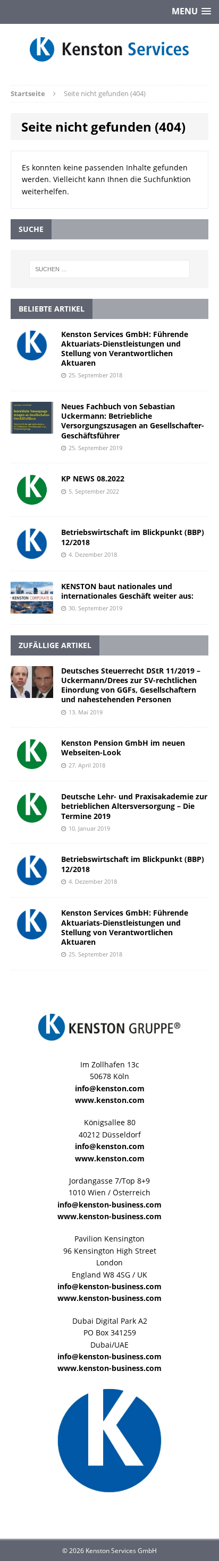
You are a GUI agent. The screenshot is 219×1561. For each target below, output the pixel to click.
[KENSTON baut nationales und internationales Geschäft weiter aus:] (32, 607)
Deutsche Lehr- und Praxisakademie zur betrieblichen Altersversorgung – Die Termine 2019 (134, 806)
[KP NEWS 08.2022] (32, 500)
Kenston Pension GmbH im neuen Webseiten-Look (123, 747)
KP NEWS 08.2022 (92, 478)
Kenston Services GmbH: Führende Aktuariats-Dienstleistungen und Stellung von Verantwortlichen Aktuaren (124, 348)
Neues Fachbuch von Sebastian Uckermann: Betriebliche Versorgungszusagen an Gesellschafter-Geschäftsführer (132, 421)
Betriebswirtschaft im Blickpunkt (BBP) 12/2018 (132, 537)
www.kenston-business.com (109, 1216)
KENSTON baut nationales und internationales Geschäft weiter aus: (127, 591)
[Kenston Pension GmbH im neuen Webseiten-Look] (32, 764)
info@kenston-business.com (109, 1205)
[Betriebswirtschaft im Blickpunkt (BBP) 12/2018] (32, 553)
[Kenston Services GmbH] (109, 49)
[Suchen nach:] (110, 269)
